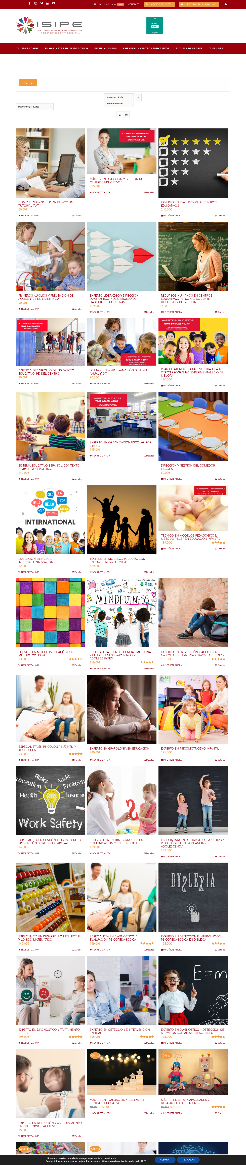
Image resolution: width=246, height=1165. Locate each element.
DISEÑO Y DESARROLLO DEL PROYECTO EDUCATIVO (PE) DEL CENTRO (46, 372)
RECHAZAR (188, 1159)
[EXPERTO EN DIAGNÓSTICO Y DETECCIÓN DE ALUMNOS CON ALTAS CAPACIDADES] (193, 990)
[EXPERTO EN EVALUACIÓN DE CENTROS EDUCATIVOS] (193, 163)
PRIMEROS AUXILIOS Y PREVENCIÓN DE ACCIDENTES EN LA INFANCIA (45, 297)
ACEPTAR (165, 1159)
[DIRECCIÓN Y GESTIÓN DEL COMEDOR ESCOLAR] (193, 426)
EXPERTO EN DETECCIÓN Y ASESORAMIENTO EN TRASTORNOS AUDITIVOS (50, 1125)
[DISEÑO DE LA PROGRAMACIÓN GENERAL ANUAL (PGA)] (121, 342)
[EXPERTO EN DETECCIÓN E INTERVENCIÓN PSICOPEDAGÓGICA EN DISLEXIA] (193, 897)
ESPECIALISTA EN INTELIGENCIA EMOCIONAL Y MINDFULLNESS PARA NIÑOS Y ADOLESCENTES (121, 655)
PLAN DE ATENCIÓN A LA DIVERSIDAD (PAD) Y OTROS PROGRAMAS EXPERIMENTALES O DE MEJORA (192, 372)
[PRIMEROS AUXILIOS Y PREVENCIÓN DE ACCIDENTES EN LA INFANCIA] (50, 256)
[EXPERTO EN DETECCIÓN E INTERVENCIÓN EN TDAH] (121, 990)
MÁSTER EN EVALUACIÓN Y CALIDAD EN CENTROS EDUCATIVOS (117, 1102)
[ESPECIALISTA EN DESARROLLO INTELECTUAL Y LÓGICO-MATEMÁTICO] (50, 897)
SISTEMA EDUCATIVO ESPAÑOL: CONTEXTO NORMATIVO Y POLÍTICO (48, 467)
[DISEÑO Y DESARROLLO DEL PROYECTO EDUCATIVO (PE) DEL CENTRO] (50, 342)
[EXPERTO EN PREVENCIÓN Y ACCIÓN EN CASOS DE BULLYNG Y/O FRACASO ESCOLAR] (193, 612)
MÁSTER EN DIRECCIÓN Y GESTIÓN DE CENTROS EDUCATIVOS (116, 181)
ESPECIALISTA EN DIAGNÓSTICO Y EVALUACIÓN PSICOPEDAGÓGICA (113, 938)
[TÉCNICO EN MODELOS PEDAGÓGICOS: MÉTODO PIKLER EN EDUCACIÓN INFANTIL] (193, 508)
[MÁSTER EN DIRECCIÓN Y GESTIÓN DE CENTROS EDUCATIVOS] (121, 151)
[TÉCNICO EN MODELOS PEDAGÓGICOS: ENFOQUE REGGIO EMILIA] (121, 519)
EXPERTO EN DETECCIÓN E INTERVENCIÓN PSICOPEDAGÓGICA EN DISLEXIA (191, 938)
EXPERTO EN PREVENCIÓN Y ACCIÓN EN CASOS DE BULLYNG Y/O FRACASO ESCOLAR (192, 654)
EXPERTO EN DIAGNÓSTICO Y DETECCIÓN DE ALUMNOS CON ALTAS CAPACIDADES (192, 1031)
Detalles (79, 215)
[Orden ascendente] (138, 97)
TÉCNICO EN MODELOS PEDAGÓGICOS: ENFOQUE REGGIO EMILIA (117, 560)
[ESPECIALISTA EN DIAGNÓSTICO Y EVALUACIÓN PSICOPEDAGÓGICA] (121, 897)
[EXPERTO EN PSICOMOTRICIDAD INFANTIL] (193, 709)
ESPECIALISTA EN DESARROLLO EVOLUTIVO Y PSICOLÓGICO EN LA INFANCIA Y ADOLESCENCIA (193, 843)
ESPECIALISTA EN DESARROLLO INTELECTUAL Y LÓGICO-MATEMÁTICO (50, 938)
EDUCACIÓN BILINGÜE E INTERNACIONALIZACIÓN (35, 560)
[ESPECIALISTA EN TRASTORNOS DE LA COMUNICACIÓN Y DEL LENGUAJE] (121, 800)
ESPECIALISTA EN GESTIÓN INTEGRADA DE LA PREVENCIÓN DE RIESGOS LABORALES (49, 842)
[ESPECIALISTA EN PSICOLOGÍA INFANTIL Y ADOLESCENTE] (50, 708)
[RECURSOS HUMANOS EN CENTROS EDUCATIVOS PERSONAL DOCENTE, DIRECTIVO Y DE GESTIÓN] (193, 256)
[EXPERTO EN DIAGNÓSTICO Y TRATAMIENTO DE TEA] (50, 990)
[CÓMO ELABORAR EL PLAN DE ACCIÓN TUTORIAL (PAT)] (50, 163)
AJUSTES (141, 1161)
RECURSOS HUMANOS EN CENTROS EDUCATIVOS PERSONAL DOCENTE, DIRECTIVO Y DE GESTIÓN (186, 299)
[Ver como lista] (126, 115)
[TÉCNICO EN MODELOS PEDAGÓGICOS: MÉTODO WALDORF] (50, 612)
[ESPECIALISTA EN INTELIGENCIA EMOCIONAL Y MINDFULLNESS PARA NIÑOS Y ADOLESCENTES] (121, 612)
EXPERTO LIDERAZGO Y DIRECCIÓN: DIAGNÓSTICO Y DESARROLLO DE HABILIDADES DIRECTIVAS (114, 299)
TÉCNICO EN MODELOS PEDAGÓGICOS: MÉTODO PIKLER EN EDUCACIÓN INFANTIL (190, 537)
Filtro (28, 82)
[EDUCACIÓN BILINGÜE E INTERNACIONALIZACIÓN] (50, 519)
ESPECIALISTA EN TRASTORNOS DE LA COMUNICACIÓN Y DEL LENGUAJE (116, 842)
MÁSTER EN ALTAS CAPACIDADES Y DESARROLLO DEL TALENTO (185, 1102)
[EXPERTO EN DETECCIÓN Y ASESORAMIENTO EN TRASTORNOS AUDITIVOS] (50, 1083)
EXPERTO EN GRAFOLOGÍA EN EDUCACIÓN (119, 748)
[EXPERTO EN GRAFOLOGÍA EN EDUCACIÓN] (121, 709)
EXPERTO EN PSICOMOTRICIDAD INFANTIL (190, 748)
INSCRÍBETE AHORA (30, 215)
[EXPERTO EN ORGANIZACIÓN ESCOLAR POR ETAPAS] (121, 415)
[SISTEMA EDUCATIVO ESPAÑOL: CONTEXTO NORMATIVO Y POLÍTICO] (50, 426)
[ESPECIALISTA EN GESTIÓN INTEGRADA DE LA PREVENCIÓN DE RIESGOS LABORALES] (50, 800)
